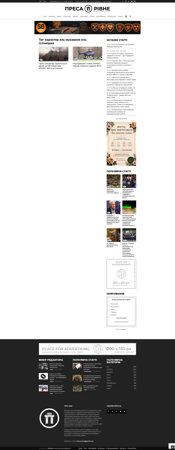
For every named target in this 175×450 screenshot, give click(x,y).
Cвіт (45, 16)
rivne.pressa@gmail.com (84, 441)
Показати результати (121, 322)
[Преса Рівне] (87, 8)
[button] (126, 16)
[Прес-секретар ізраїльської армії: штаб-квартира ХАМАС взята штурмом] (53, 54)
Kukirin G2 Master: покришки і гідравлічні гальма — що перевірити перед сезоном (120, 56)
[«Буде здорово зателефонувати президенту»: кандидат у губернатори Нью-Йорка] (129, 181)
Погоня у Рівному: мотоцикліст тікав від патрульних (56, 365)
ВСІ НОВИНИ (121, 119)
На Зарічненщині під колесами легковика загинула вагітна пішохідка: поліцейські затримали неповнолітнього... (129, 220)
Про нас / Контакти (95, 1)
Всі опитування (121, 329)
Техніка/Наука (111, 383)
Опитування (92, 448)
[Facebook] (122, 1)
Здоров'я (84, 16)
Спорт (92, 16)
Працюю (114, 312)
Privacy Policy (132, 448)
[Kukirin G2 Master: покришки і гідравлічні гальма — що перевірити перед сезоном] (43, 376)
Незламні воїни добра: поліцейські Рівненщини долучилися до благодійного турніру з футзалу (121, 72)
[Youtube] (134, 1)
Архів (80, 448)
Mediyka (50, 448)
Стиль (120, 16)
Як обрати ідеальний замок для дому (112, 245)
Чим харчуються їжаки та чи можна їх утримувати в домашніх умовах (92, 377)
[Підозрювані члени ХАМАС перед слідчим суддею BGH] (87, 54)
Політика (67, 16)
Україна (51, 16)
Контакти (123, 448)
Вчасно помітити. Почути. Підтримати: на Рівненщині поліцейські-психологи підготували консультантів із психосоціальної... (128, 250)
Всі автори (101, 448)
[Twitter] (131, 1)
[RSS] (128, 1)
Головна (41, 37)
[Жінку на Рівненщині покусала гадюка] (113, 181)
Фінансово (114, 304)
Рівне (59, 16)
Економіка (101, 16)
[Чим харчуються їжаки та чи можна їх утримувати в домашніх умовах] (77, 378)
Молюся (113, 315)
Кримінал (112, 16)
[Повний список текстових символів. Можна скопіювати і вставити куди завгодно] (77, 366)
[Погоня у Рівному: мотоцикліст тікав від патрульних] (43, 366)
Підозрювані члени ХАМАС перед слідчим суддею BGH (87, 64)
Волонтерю (115, 306)
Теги (46, 37)
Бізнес (75, 16)
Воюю (113, 309)
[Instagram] (125, 1)
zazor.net (67, 448)
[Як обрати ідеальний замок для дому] (113, 235)
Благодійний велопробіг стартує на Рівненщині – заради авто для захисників (121, 95)
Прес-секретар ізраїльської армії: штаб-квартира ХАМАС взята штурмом (53, 65)
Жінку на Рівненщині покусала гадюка (113, 191)
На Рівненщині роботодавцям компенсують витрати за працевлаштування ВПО (120, 112)
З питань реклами (106, 1)
